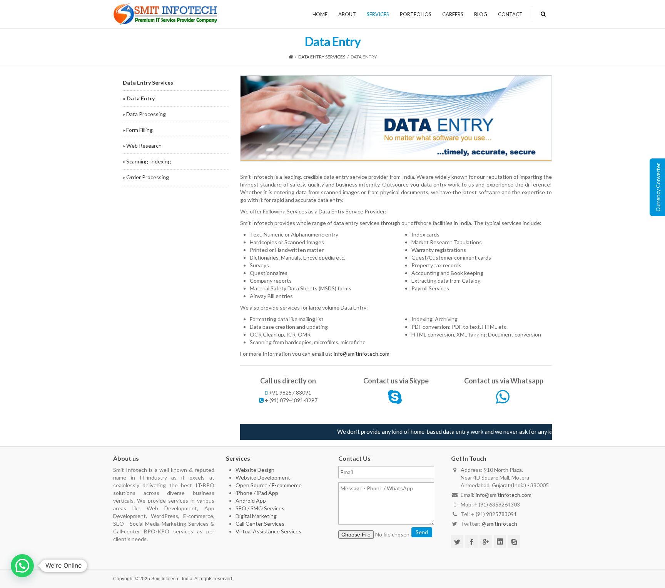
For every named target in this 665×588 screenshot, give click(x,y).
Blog (480, 14)
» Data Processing (144, 114)
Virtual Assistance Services (268, 531)
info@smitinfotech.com (361, 353)
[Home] (291, 57)
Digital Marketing (256, 516)
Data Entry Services (321, 57)
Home (319, 14)
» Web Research (142, 145)
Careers (452, 14)
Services (378, 14)
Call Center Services (260, 523)
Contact (510, 14)
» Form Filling (138, 130)
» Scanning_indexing (147, 161)
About (347, 14)
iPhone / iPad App (257, 493)
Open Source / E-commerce (269, 485)
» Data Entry (139, 98)
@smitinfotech (499, 523)
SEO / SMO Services (260, 508)
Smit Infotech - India (171, 578)
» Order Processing (146, 177)
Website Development (263, 477)
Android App (251, 500)
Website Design (255, 469)
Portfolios (415, 14)
